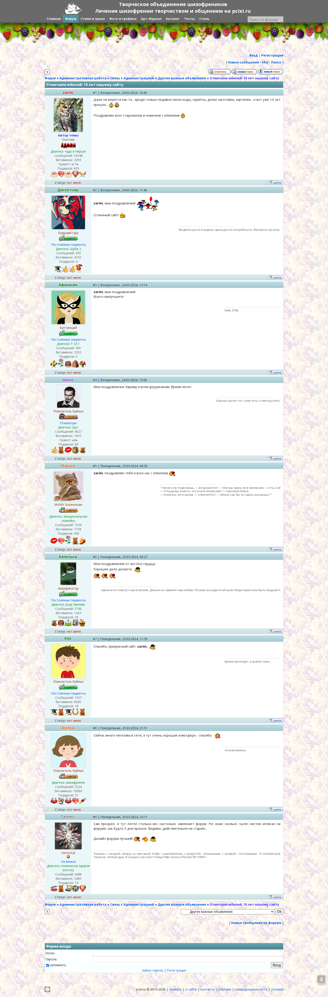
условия (277, 989)
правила (175, 989)
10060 (77, 791)
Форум (50, 78)
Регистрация (176, 970)
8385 (77, 702)
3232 (77, 352)
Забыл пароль (152, 970)
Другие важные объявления (182, 78)
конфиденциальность (251, 989)
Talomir (68, 816)
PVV (67, 638)
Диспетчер (67, 189)
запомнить (58, 965)
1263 (77, 613)
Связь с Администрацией (132, 78)
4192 (77, 257)
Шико (67, 379)
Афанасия (68, 284)
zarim (68, 92)
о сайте (191, 989)
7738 (77, 529)
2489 (77, 878)
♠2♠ (74, 440)
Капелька (68, 556)
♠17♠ (74, 164)
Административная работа (83, 78)
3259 (77, 160)
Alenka (68, 727)
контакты (207, 989)
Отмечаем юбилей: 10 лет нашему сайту (244, 78)
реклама (224, 989)
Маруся (68, 465)
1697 (77, 436)
